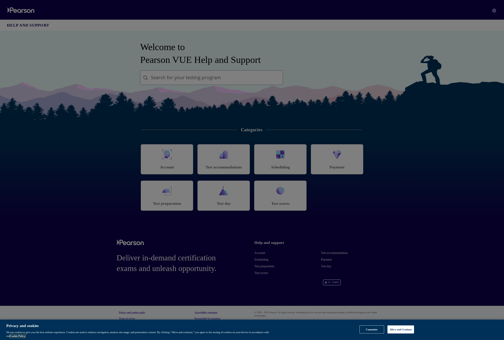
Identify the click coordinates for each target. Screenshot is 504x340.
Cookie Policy (17, 335)
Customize (372, 329)
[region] (252, 330)
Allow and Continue (401, 329)
